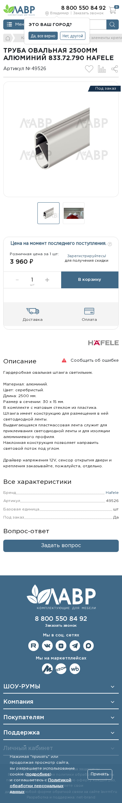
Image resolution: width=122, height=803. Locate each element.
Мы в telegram (75, 645)
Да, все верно (43, 35)
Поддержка (21, 732)
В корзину (89, 280)
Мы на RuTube (33, 645)
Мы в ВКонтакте (47, 645)
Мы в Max (88, 645)
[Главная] (8, 38)
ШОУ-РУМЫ (21, 686)
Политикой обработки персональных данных (40, 786)
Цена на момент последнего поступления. (59, 243)
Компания (18, 702)
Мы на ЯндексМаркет (47, 668)
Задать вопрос (61, 545)
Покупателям (23, 717)
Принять (100, 774)
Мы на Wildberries (75, 668)
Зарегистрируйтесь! (86, 256)
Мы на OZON (61, 668)
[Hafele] (103, 343)
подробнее (38, 774)
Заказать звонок (88, 13)
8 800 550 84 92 (61, 619)
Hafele (112, 493)
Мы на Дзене (61, 645)
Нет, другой (72, 35)
